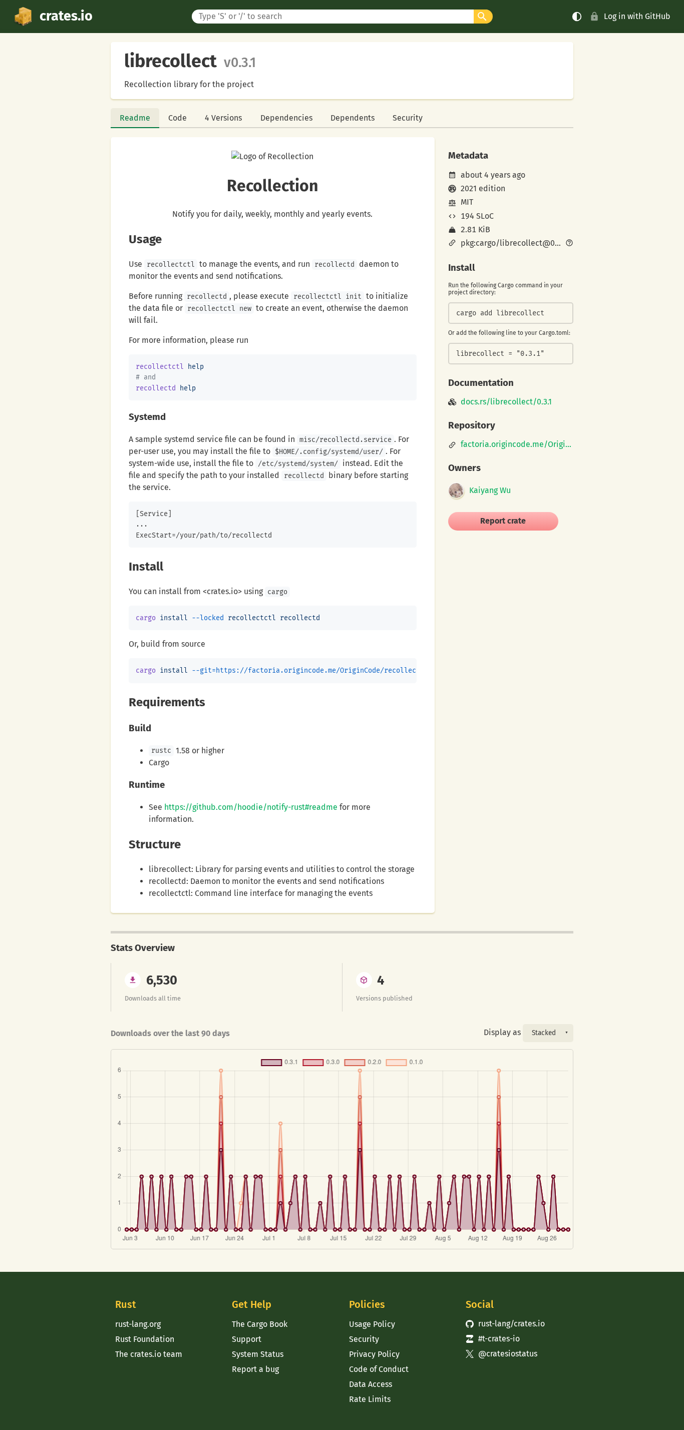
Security (408, 118)
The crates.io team (148, 1354)
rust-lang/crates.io (505, 1323)
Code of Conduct (379, 1369)
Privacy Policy (374, 1354)
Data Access (370, 1384)
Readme (135, 118)
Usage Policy (372, 1324)
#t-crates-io (493, 1338)
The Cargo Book (259, 1324)
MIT (467, 202)
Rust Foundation (144, 1339)
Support (246, 1339)
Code (177, 118)
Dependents (352, 118)
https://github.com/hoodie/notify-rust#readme (250, 807)
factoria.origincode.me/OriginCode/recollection (517, 444)
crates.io (66, 16)
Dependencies (286, 118)
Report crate (503, 521)
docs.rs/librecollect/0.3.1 (506, 401)
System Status (257, 1354)
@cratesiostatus (501, 1353)
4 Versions (223, 118)
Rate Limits (370, 1399)
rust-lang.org (138, 1324)
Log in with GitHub (637, 16)
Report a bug (255, 1369)
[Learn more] (569, 244)
